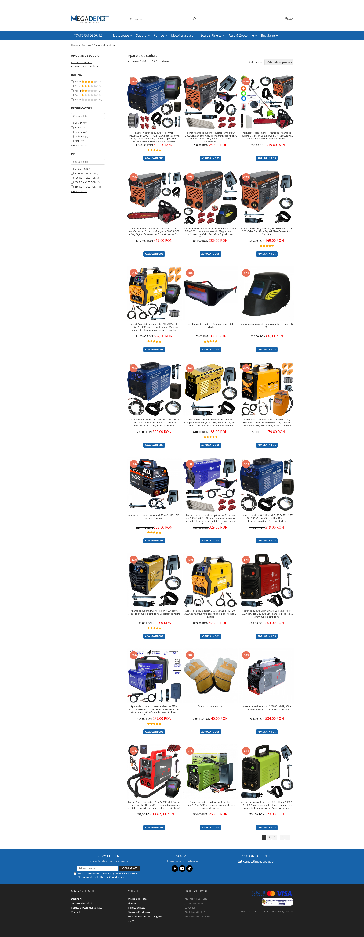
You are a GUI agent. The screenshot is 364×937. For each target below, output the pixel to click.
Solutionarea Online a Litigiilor (145, 916)
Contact (75, 912)
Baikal (78, 127)
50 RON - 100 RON (85, 173)
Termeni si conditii (81, 903)
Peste (78, 81)
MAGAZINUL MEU (82, 891)
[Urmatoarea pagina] (287, 837)
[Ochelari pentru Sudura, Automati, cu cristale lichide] (210, 293)
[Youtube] (182, 868)
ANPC (131, 921)
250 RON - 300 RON (85, 186)
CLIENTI (133, 891)
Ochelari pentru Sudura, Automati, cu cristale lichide (210, 325)
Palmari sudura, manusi (210, 706)
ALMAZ (78, 123)
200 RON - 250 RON (85, 182)
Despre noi (77, 898)
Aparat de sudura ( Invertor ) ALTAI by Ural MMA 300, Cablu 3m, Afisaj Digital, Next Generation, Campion (266, 231)
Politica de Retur (137, 907)
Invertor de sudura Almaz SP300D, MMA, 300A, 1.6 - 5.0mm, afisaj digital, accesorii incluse (267, 708)
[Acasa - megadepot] (90, 19)
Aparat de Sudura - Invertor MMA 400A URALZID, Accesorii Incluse (154, 517)
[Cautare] (194, 19)
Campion (80, 132)
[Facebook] (175, 868)
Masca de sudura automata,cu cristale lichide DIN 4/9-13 (267, 325)
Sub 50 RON (81, 169)
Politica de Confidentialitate (112, 877)
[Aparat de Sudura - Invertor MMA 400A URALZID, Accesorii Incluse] (154, 484)
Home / (76, 45)
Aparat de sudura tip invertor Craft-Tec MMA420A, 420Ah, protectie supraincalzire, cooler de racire (210, 805)
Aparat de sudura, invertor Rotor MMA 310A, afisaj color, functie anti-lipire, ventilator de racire (154, 612)
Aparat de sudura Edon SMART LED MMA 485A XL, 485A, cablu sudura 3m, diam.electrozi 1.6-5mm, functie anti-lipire (266, 613)
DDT (77, 141)
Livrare (132, 903)
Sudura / (87, 45)
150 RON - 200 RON (85, 177)
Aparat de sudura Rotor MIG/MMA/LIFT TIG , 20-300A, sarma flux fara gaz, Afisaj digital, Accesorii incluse (210, 613)
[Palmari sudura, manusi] (210, 675)
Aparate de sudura (81, 62)
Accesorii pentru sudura (84, 66)
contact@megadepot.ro (258, 861)
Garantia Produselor (139, 912)
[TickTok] (189, 868)
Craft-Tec (80, 136)
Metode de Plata (137, 898)
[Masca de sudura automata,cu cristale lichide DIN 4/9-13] (266, 293)
